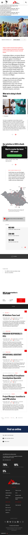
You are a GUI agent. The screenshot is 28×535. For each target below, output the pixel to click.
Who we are (8, 505)
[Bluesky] (10, 522)
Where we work (18, 490)
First (2, 417)
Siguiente (20, 417)
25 (16, 417)
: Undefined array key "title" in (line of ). (9, 6)
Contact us (7, 512)
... (14, 417)
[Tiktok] (18, 522)
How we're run (8, 507)
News (16, 492)
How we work (8, 510)
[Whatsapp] (23, 522)
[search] (25, 2)
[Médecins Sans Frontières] (14, 484)
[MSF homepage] (16, 2)
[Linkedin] (15, 522)
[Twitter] (5, 521)
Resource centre (18, 495)
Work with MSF (18, 505)
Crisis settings (8, 495)
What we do (8, 490)
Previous (7, 417)
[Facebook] (7, 522)
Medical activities (9, 492)
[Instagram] (13, 522)
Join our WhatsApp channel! (14, 155)
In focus (7, 497)
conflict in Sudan (13, 73)
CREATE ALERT (20, 300)
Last (3, 418)
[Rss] (20, 522)
